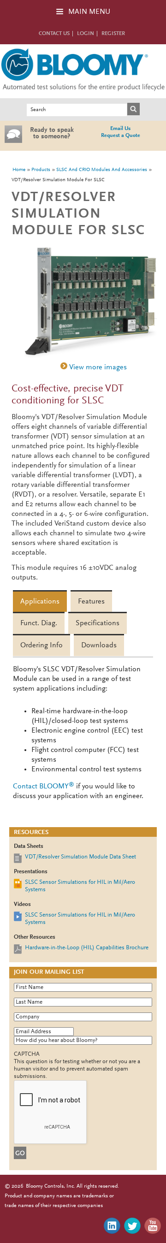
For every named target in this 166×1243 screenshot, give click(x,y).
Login (85, 33)
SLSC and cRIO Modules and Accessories (101, 169)
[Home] (83, 93)
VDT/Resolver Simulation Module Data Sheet (80, 857)
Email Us (120, 128)
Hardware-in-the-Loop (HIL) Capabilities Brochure (86, 948)
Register (113, 33)
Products (40, 169)
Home (18, 169)
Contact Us (54, 33)
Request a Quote (120, 135)
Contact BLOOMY (43, 786)
